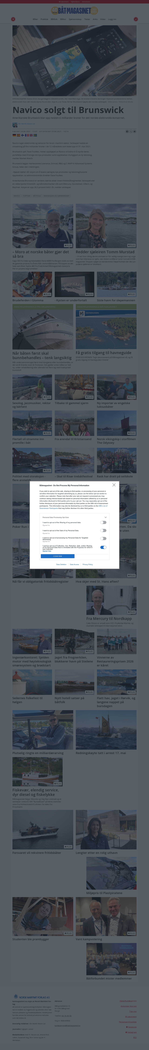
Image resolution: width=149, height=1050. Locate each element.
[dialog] (74, 525)
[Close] (115, 485)
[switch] (103, 522)
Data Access (74, 564)
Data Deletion (61, 564)
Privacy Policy (88, 564)
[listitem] (74, 517)
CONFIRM (57, 556)
